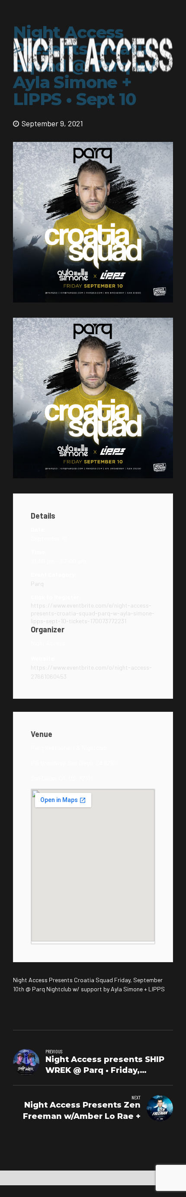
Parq (37, 583)
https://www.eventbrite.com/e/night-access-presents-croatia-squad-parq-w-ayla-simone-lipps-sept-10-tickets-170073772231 (92, 613)
